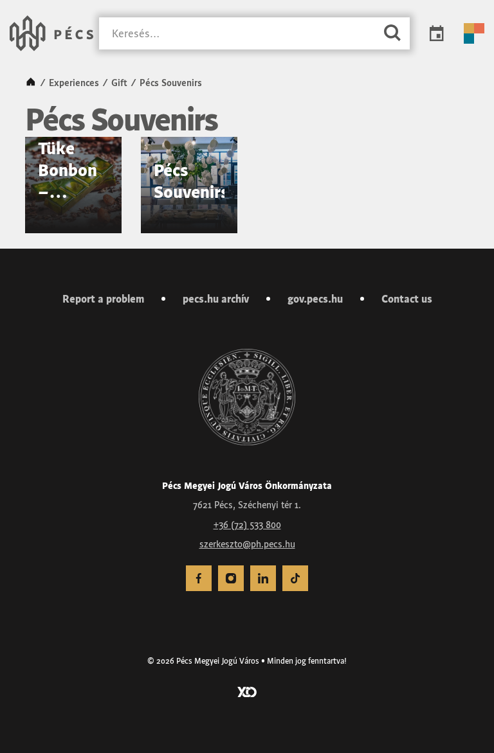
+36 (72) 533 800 (247, 525)
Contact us (406, 298)
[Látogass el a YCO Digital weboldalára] (247, 690)
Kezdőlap (31, 83)
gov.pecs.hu (315, 298)
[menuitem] (199, 578)
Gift (119, 83)
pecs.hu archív (216, 298)
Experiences (74, 83)
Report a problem (103, 298)
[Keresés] (392, 33)
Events (437, 33)
